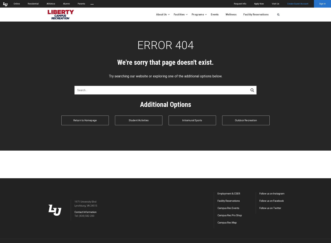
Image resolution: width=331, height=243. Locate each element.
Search (252, 90)
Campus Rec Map (227, 222)
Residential (33, 4)
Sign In (322, 4)
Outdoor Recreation (246, 120)
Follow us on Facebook (271, 200)
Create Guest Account (297, 4)
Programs (198, 14)
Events (215, 14)
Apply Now (259, 4)
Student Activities (139, 120)
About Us (161, 14)
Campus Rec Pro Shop (230, 215)
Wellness (231, 14)
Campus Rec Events (228, 208)
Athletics (51, 4)
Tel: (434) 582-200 (84, 216)
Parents (81, 4)
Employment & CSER (229, 193)
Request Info (240, 4)
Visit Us (275, 4)
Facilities (179, 14)
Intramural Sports (192, 120)
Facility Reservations (256, 14)
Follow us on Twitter (270, 208)
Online (17, 4)
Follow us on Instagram (271, 193)
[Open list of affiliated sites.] (92, 4)
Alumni (66, 4)
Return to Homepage (85, 120)
